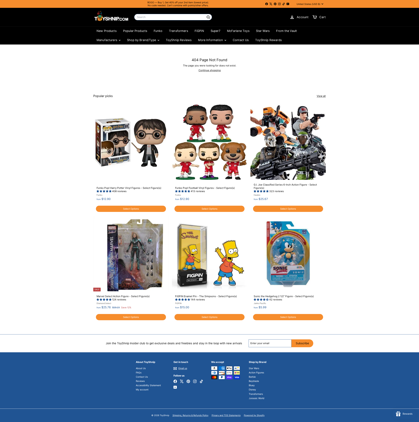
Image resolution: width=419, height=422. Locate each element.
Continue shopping (210, 70)
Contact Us (241, 40)
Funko (158, 31)
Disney (252, 389)
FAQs (138, 372)
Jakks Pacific (260, 303)
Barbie (252, 376)
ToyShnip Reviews (178, 40)
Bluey (252, 385)
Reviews (140, 381)
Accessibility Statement (148, 385)
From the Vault (286, 31)
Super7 (215, 31)
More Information (211, 40)
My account (142, 389)
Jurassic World (256, 398)
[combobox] (173, 17)
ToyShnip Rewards (268, 40)
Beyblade (254, 381)
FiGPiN (199, 31)
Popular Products (135, 31)
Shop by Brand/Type (142, 40)
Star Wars (263, 31)
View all (321, 96)
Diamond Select (104, 303)
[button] (104, 191)
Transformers (178, 31)
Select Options (131, 208)
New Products (107, 31)
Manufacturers (107, 40)
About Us (141, 368)
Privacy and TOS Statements (226, 415)
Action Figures (256, 372)
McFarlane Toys (238, 31)
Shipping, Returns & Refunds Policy (190, 415)
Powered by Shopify (254, 415)
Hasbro (257, 195)
